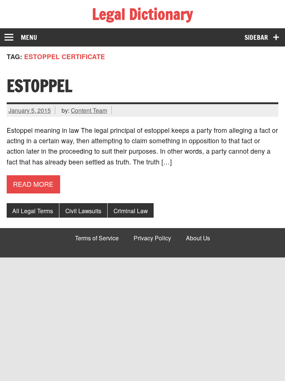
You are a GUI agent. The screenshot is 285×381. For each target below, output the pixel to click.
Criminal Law (131, 210)
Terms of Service (97, 238)
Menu (29, 37)
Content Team (89, 110)
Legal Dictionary (142, 14)
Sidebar (256, 37)
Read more (33, 184)
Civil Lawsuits (83, 210)
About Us (198, 238)
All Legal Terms (32, 210)
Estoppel (39, 85)
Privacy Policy (152, 238)
